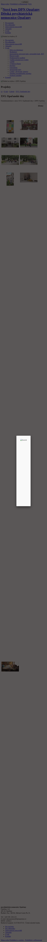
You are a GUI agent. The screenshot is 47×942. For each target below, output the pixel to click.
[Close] (31, 436)
